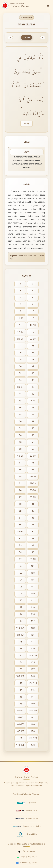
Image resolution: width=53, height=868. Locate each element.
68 (20, 477)
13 (33, 318)
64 (20, 463)
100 (20, 566)
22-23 (33, 339)
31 (33, 366)
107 (33, 587)
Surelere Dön (26, 17)
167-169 (20, 731)
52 (20, 428)
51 (33, 422)
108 (20, 594)
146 (20, 697)
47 (33, 408)
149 (33, 704)
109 (33, 594)
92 (33, 539)
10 (33, 311)
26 (20, 353)
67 (33, 470)
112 (20, 607)
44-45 (33, 401)
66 (20, 470)
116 (20, 621)
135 (33, 662)
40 (33, 387)
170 (33, 731)
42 (33, 394)
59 (33, 449)
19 (33, 332)
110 (20, 601)
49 (33, 415)
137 (33, 669)
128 (20, 649)
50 (20, 422)
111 (33, 601)
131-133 (33, 656)
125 (33, 635)
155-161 (20, 718)
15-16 (33, 325)
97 (20, 559)
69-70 (33, 477)
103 (33, 573)
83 (33, 511)
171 (20, 738)
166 (33, 724)
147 (33, 697)
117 (33, 621)
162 (33, 718)
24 (20, 346)
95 (20, 552)
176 (33, 745)
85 (33, 518)
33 (33, 373)
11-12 (20, 318)
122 (33, 628)
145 (33, 690)
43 (20, 401)
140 (33, 676)
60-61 (20, 456)
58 (20, 449)
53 (33, 428)
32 (20, 373)
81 (33, 504)
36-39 (20, 387)
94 (33, 545)
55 (33, 435)
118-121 (20, 628)
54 (20, 435)
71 (20, 483)
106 (20, 587)
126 (20, 642)
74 (20, 490)
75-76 (33, 490)
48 (20, 415)
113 (33, 607)
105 (33, 580)
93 (20, 545)
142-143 (33, 683)
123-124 (20, 635)
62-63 (33, 456)
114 (20, 614)
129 (33, 649)
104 (20, 580)
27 (33, 353)
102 (20, 573)
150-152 (20, 711)
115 (33, 614)
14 (20, 325)
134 (20, 662)
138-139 (20, 676)
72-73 (33, 483)
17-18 (20, 332)
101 (33, 566)
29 (33, 360)
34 (20, 380)
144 (20, 690)
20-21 (20, 339)
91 (20, 539)
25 (33, 346)
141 (20, 683)
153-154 (33, 711)
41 (20, 394)
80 (20, 504)
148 (20, 704)
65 (33, 463)
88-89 (20, 532)
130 (20, 656)
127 (33, 642)
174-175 (20, 745)
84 (20, 518)
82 (20, 511)
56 (20, 442)
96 (33, 552)
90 (33, 532)
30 (20, 366)
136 (20, 669)
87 (33, 525)
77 (20, 497)
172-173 (33, 738)
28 (20, 360)
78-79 (33, 497)
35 (33, 380)
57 (33, 442)
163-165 (20, 724)
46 (20, 408)
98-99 (33, 559)
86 (20, 525)
